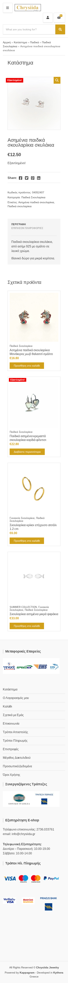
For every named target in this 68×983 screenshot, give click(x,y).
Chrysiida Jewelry (47, 967)
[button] (57, 80)
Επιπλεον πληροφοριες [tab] (27, 228)
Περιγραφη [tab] (18, 224)
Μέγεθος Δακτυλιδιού (17, 757)
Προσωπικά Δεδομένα (17, 766)
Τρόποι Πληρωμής (15, 740)
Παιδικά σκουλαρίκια (20, 206)
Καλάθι (7, 706)
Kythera (58, 972)
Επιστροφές (11, 749)
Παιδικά (34, 42)
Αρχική (7, 42)
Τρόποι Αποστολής (15, 732)
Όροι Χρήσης (11, 774)
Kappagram (27, 972)
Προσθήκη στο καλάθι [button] (27, 365)
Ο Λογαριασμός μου (16, 698)
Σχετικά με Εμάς (13, 715)
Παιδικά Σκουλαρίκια (33, 197)
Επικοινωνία (11, 723)
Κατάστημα (20, 42)
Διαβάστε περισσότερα (27, 451)
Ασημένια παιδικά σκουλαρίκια (36, 202)
